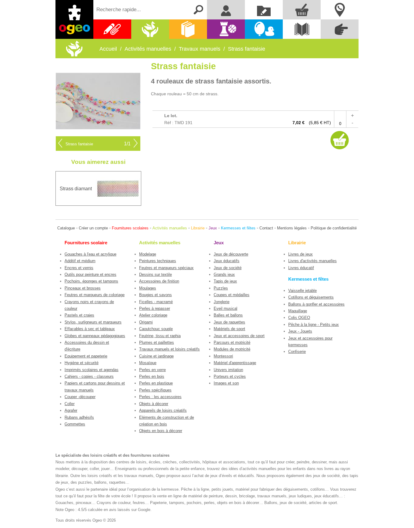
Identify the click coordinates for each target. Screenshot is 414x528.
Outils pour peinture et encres (90, 274)
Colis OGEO (299, 317)
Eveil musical (225, 308)
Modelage (147, 254)
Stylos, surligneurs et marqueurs (93, 322)
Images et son (226, 383)
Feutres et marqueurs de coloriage (95, 295)
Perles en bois (151, 376)
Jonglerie (221, 302)
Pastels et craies (79, 315)
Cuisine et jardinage (156, 356)
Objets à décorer (153, 403)
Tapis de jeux (225, 281)
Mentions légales (292, 228)
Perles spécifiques (155, 390)
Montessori (223, 356)
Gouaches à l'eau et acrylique (90, 254)
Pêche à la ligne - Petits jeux (313, 324)
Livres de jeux (300, 254)
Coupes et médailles (231, 295)
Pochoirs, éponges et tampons (91, 281)
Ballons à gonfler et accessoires (316, 304)
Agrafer (71, 410)
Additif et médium (80, 261)
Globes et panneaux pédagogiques (95, 335)
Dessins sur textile (155, 274)
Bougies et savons (155, 295)
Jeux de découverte (231, 254)
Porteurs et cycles (230, 376)
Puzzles (221, 288)
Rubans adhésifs (79, 417)
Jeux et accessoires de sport (239, 335)
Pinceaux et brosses (83, 288)
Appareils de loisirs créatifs (163, 410)
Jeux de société (228, 268)
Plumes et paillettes (156, 342)
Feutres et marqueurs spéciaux (166, 268)
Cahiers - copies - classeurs (89, 376)
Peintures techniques (157, 261)
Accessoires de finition (159, 281)
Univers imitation (228, 369)
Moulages (147, 288)
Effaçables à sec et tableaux (90, 329)
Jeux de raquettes (229, 322)
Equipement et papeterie (86, 356)
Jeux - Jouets (300, 331)
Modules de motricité (232, 349)
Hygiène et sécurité (81, 362)
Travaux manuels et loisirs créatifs (169, 349)
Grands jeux (224, 274)
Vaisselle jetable (302, 290)
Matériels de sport (229, 329)
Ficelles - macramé (156, 302)
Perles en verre (152, 369)
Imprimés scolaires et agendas (92, 369)
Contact (266, 228)
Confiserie (297, 351)
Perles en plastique (156, 383)
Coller (70, 403)
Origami (146, 322)
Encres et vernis (79, 268)
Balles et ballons (228, 315)
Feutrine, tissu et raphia (160, 335)
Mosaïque (147, 362)
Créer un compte (93, 228)
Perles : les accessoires (160, 396)
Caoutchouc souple (156, 329)
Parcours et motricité (232, 342)
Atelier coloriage (153, 315)
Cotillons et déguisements (311, 297)
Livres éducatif (301, 268)
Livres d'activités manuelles (312, 261)
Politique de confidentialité (334, 228)
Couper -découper (80, 396)
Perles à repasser (154, 308)
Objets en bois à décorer (160, 430)
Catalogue (66, 228)
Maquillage (297, 311)
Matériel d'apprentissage (235, 362)
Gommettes (75, 424)
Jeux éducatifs (226, 261)
